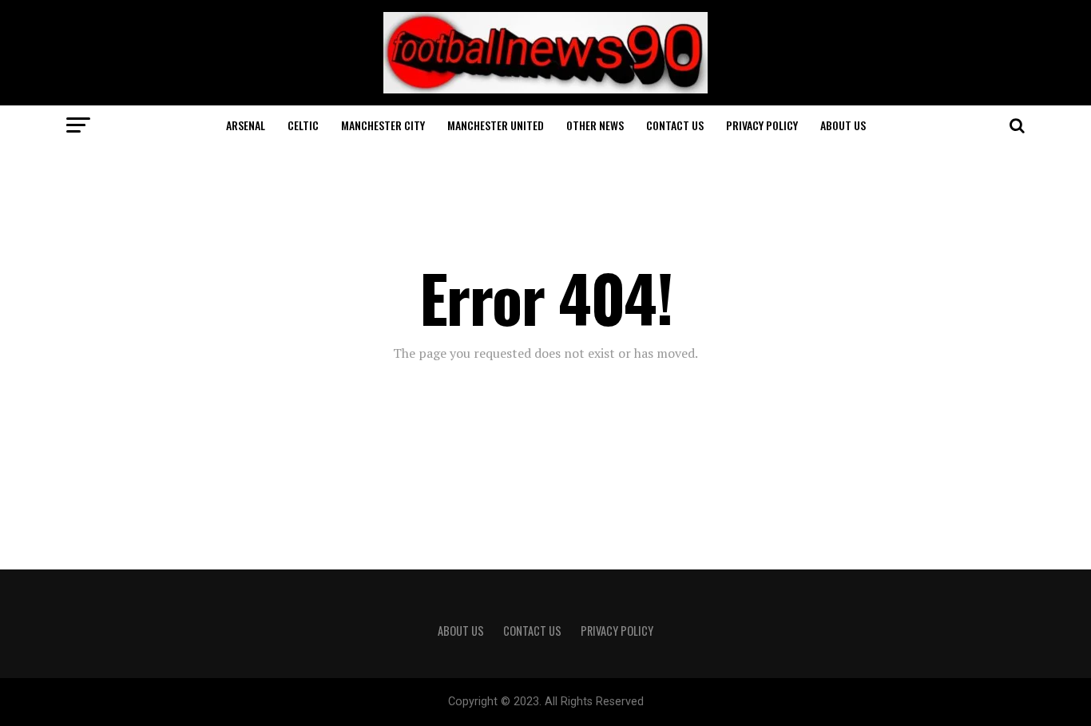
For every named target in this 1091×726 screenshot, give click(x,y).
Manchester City (383, 125)
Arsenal (245, 125)
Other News (595, 125)
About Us (843, 125)
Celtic (303, 125)
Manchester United (495, 125)
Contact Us (675, 125)
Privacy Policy (762, 125)
